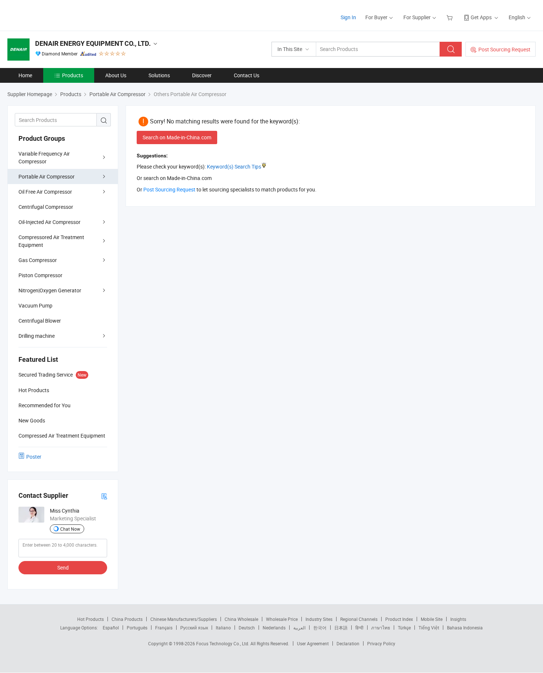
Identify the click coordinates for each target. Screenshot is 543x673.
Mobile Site (432, 619)
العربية (299, 627)
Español (111, 627)
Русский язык (194, 627)
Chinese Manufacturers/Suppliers (183, 619)
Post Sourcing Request (504, 49)
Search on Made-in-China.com (177, 137)
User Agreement (313, 643)
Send (63, 567)
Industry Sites (318, 619)
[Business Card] (104, 496)
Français (164, 627)
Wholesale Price (282, 619)
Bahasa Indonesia (465, 627)
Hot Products (90, 619)
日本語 (341, 627)
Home (25, 75)
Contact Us (246, 75)
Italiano (223, 627)
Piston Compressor (40, 275)
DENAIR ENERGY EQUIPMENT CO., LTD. (93, 43)
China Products (127, 619)
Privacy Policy (381, 643)
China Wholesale (241, 619)
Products (72, 75)
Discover (202, 75)
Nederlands (274, 627)
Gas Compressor (37, 260)
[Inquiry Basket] (450, 17)
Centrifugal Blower (39, 320)
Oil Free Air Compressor (45, 191)
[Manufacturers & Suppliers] (54, 14)
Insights (458, 619)
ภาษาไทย (380, 627)
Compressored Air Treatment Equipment (51, 241)
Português (137, 627)
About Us (115, 75)
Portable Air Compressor (46, 176)
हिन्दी (359, 627)
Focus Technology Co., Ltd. (223, 643)
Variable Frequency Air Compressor (44, 157)
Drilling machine (36, 335)
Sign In (348, 17)
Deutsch (247, 627)
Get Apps (481, 17)
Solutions (159, 75)
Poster (33, 456)
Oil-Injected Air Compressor (49, 221)
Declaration (348, 643)
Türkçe (404, 627)
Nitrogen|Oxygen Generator (49, 290)
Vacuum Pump (35, 305)
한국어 (320, 627)
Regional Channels (359, 619)
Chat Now (70, 529)
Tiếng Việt (429, 627)
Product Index (399, 619)
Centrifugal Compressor (45, 206)
